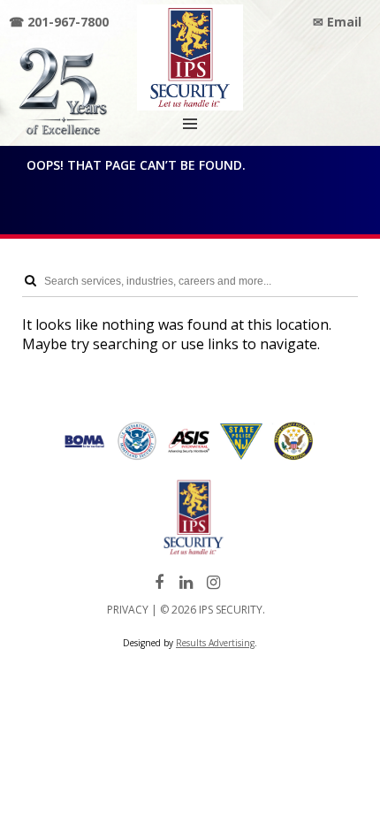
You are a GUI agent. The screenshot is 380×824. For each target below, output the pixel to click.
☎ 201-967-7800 (59, 21)
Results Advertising (215, 643)
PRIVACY (127, 609)
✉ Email (337, 21)
